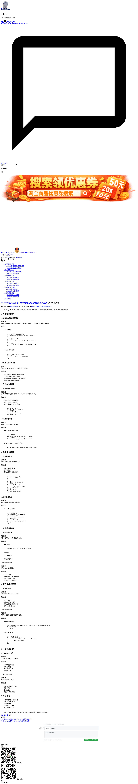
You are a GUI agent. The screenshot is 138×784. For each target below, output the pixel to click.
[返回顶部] (2, 782)
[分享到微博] (1, 715)
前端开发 (12, 306)
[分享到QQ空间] (4, 715)
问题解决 (49, 306)
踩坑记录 (43, 306)
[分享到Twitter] (6, 715)
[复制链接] (10, 715)
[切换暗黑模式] (7, 782)
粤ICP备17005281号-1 (8, 252)
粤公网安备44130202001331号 (27, 252)
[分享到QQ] (3, 715)
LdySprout (19, 257)
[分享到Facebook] (8, 715)
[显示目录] (4, 782)
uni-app (17, 306)
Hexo (8, 257)
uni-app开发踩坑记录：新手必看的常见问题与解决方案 (24, 303)
